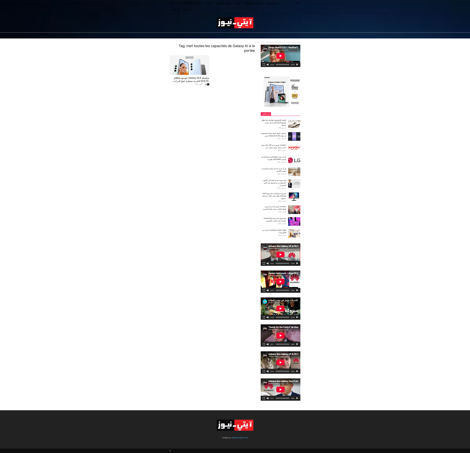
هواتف (208, 3)
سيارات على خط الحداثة (254, 3)
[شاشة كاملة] (264, 64)
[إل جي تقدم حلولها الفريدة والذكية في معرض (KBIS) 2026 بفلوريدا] (294, 160)
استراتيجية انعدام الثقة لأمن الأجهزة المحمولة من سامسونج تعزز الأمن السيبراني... (274, 182)
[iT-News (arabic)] (235, 22)
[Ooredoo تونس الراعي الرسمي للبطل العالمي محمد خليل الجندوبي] (294, 209)
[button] (297, 3)
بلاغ (206, 84)
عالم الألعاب (175, 9)
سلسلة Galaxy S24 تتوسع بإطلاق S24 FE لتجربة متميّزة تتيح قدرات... (190, 79)
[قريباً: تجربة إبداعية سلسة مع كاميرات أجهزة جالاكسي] (294, 171)
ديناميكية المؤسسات (223, 3)
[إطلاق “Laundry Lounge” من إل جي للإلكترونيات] (294, 233)
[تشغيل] (297, 64)
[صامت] (268, 64)
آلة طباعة (186, 9)
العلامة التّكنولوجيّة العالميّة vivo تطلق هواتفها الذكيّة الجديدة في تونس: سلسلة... (273, 122)
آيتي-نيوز (197, 3)
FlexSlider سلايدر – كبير (181, 3)
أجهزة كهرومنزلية (273, 3)
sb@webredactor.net (240, 437)
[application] (280, 56)
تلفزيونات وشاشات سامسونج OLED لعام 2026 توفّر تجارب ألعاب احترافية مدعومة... (274, 196)
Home (257, 42)
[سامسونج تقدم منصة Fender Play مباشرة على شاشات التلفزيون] (294, 221)
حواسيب (237, 3)
